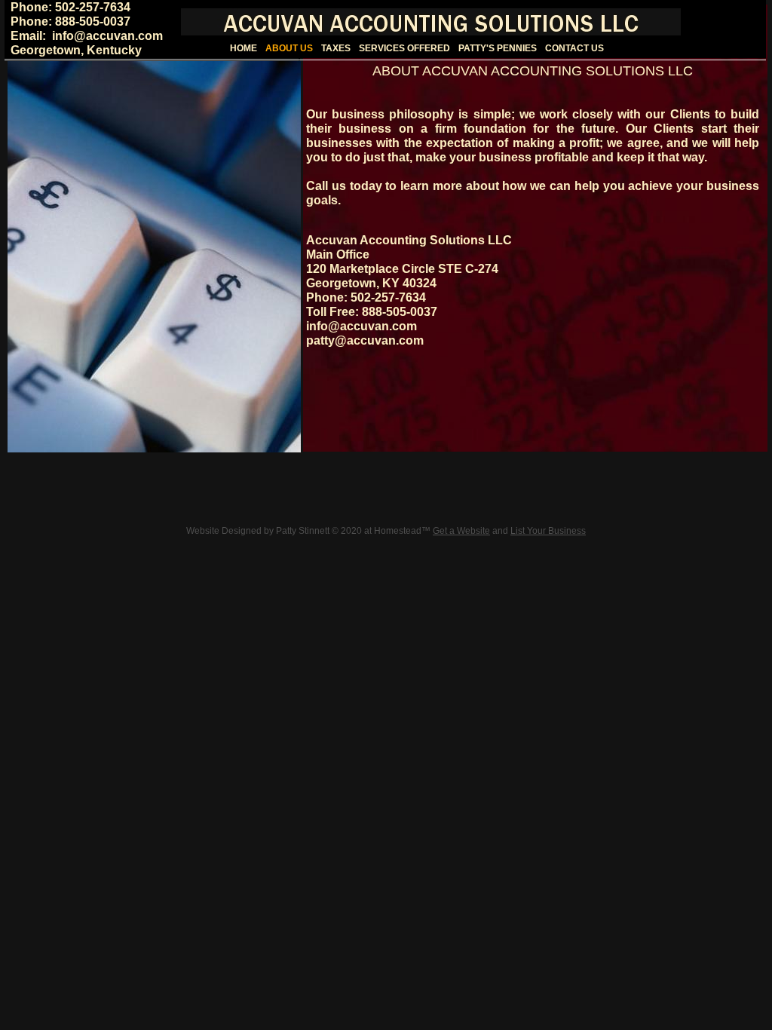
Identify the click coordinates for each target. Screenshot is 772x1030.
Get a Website (461, 531)
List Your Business (548, 531)
